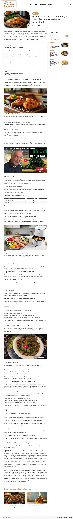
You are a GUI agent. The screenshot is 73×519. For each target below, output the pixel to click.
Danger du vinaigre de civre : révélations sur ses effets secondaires (37, 506)
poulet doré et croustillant (35, 82)
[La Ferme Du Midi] (9, 4)
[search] (67, 4)
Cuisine (35, 13)
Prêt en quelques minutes (32, 54)
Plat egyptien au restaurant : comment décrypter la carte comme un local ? (54, 54)
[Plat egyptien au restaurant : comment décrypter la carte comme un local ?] (64, 53)
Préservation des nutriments (32, 52)
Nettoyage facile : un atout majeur (12, 60)
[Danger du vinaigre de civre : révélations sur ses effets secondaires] (37, 498)
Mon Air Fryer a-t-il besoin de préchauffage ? (35, 70)
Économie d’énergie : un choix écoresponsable (14, 62)
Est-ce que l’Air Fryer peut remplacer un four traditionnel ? (35, 67)
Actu (30, 493)
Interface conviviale (30, 58)
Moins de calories (30, 50)
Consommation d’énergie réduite (33, 62)
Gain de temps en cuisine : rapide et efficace (14, 54)
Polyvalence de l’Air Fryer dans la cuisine (13, 56)
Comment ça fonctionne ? (32, 48)
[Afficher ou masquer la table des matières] (29, 45)
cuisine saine (16, 31)
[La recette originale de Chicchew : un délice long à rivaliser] (14, 498)
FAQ (6, 64)
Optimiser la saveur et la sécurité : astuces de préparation (14, 74)
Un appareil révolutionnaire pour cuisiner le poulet (14, 48)
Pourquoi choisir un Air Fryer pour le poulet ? (35, 64)
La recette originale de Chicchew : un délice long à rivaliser (14, 506)
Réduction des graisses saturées (11, 52)
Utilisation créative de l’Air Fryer (33, 56)
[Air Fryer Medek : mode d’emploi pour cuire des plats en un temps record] (64, 45)
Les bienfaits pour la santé (10, 50)
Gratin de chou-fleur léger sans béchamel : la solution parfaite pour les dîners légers (54, 63)
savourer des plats (36, 33)
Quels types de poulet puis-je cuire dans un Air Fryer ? (14, 71)
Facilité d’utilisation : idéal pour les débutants (14, 58)
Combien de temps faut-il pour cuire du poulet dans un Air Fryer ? (14, 67)
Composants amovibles (31, 60)
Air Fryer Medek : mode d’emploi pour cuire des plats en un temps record (54, 45)
